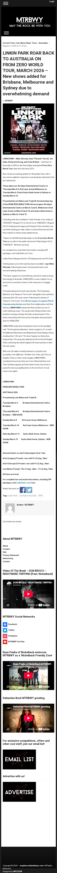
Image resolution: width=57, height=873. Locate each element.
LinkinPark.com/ (23, 483)
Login (51, 1)
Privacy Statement (11, 555)
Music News (25, 43)
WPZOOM (17, 871)
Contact (6, 549)
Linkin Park (12, 496)
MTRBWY (9, 101)
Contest (6, 561)
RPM (41, 496)
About (5, 546)
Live (18, 43)
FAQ (4, 552)
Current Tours (9, 43)
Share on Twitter (29, 490)
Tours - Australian (40, 43)
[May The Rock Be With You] (30, 20)
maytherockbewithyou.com (32, 866)
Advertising (8, 558)
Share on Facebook (23, 490)
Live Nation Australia (27, 496)
